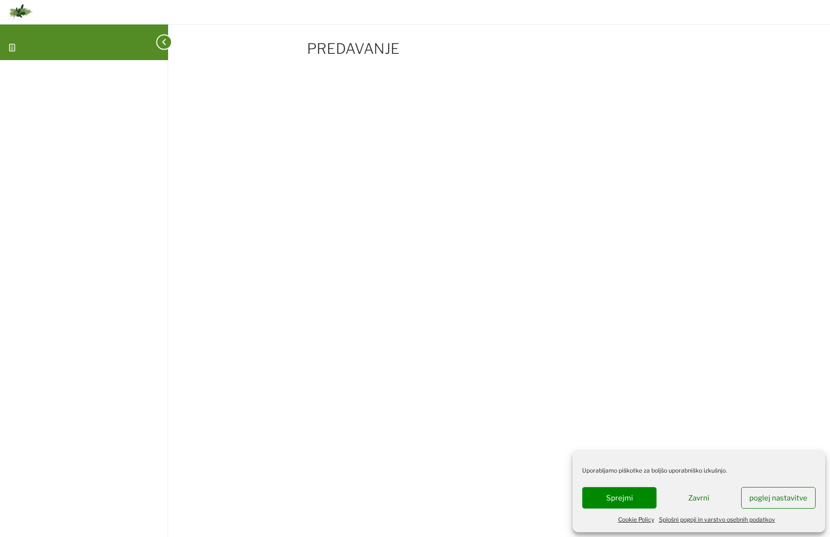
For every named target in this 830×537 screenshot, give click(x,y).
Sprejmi (619, 498)
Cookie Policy (636, 519)
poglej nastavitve (778, 498)
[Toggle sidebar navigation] (152, 42)
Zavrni (698, 498)
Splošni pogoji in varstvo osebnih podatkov (717, 519)
